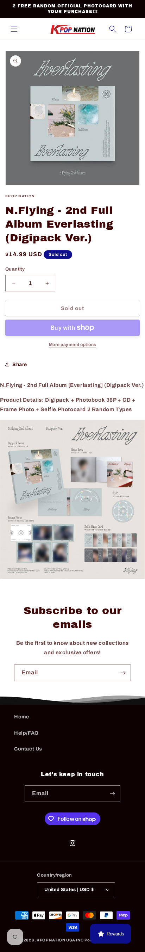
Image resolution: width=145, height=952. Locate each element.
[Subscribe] (123, 672)
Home (21, 716)
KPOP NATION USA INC (60, 940)
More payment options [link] (72, 344)
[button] (14, 29)
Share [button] (19, 364)
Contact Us (28, 749)
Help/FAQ (26, 733)
